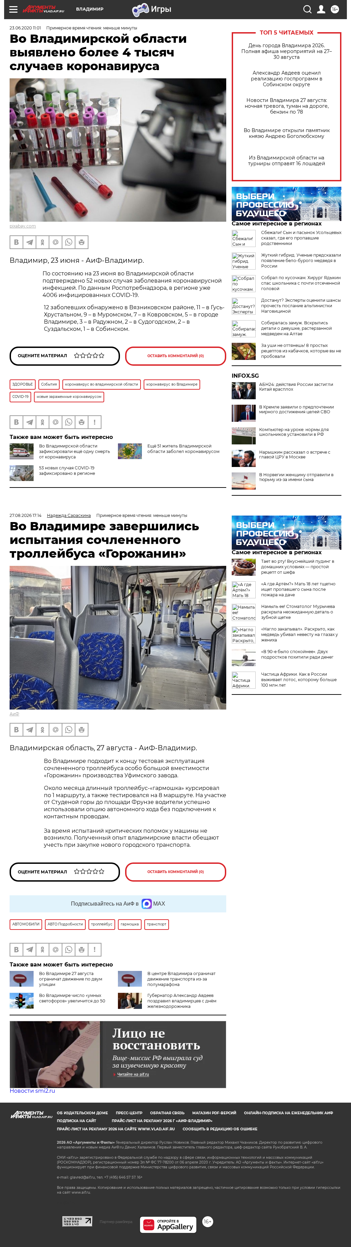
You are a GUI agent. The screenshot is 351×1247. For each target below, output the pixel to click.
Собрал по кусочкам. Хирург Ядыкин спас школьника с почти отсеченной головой (301, 283)
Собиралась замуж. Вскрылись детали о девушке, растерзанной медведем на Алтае (296, 328)
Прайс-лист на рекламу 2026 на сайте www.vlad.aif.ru (116, 1129)
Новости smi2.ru (32, 1091)
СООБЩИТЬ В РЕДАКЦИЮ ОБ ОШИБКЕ (220, 1129)
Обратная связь (167, 1113)
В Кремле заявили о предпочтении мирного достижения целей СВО (296, 409)
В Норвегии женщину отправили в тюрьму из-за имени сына (296, 477)
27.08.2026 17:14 (25, 515)
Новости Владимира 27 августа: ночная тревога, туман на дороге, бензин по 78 (287, 106)
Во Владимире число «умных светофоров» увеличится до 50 (72, 998)
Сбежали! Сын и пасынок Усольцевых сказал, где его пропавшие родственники (301, 238)
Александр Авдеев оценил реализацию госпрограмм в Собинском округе (287, 79)
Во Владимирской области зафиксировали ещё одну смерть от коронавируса (74, 451)
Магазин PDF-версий (214, 1113)
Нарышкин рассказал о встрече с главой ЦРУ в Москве (294, 454)
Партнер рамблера (116, 1222)
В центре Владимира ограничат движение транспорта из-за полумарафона (181, 979)
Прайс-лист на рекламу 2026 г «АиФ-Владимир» (162, 1121)
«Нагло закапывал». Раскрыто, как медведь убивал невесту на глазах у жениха (299, 634)
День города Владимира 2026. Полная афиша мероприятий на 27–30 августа (286, 51)
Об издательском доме (82, 1113)
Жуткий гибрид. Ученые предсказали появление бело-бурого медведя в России (301, 260)
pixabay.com (23, 226)
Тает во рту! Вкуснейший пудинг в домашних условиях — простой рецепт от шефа (297, 567)
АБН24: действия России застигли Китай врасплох (296, 387)
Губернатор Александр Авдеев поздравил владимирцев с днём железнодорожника (181, 1001)
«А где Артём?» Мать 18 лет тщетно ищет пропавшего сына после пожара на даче (298, 589)
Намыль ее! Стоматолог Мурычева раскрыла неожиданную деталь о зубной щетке (298, 612)
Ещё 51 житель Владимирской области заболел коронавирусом (183, 448)
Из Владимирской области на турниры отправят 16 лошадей (286, 161)
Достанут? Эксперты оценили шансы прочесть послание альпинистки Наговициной (301, 306)
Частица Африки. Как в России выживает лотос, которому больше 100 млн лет (299, 680)
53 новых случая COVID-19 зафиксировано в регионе (67, 470)
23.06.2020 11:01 (25, 27)
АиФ (14, 713)
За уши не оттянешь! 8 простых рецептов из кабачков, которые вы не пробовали (301, 351)
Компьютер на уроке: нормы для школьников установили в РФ (294, 432)
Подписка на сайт (76, 1121)
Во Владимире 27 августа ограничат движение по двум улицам (70, 979)
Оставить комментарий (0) (175, 356)
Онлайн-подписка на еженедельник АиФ (288, 1113)
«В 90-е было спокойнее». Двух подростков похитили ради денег (297, 654)
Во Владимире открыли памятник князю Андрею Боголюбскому (287, 133)
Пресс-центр (129, 1113)
